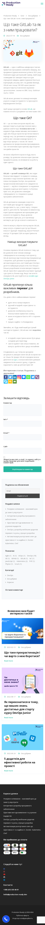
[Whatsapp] (28, 377)
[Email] (15, 382)
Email (6, 433)
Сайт (5, 446)
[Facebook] (6, 377)
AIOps (21, 556)
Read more (8, 661)
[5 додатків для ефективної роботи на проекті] (22, 737)
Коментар (7, 403)
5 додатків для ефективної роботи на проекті (19, 762)
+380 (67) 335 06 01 (11, 890)
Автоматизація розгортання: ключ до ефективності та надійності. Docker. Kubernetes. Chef (21, 539)
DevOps (31, 556)
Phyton (9, 564)
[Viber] (37, 377)
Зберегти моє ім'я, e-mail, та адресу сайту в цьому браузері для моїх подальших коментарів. (21, 461)
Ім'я (5, 419)
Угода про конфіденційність (22, 918)
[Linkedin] (15, 377)
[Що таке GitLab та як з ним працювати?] (22, 52)
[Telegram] (33, 377)
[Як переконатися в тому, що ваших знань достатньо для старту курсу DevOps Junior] (22, 680)
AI (15, 556)
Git (7, 558)
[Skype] (6, 382)
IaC (31, 558)
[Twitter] (10, 377)
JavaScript (10, 561)
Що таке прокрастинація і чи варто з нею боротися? (22, 654)
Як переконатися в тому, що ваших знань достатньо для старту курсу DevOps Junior (21, 707)
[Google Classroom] (10, 382)
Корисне (10, 582)
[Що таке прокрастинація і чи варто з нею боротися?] (22, 631)
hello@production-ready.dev (15, 894)
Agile (8, 556)
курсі (15, 360)
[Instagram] (19, 377)
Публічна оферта (22, 915)
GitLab (29, 109)
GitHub (15, 558)
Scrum (18, 564)
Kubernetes (22, 561)
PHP (32, 561)
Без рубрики (25, 36)
